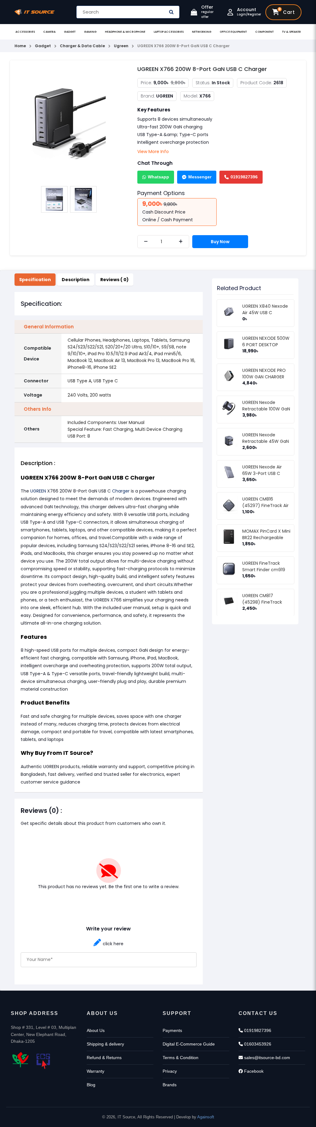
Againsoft (205, 1117)
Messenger (199, 176)
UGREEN (38, 491)
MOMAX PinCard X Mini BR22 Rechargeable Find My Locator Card (266, 537)
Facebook (253, 1071)
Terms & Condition (180, 1057)
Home (20, 45)
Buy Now (220, 242)
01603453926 (257, 1044)
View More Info (153, 151)
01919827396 (244, 176)
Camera (49, 32)
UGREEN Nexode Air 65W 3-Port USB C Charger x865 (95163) (265, 473)
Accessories (25, 32)
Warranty (95, 1071)
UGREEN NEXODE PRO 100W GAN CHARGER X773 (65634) (264, 376)
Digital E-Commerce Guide (189, 1044)
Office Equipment (233, 32)
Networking (201, 32)
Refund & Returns (104, 1057)
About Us (96, 1030)
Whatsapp (158, 176)
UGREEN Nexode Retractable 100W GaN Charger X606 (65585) (266, 408)
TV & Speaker (291, 32)
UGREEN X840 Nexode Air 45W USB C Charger (265, 312)
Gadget (70, 32)
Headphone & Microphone (125, 32)
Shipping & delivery (105, 1044)
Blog (91, 1084)
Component (264, 32)
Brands (170, 1084)
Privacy (170, 1071)
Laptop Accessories (169, 32)
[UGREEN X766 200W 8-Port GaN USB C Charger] (69, 123)
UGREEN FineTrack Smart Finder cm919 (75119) (263, 569)
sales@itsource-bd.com (266, 1057)
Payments (172, 1030)
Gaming (90, 32)
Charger (121, 491)
